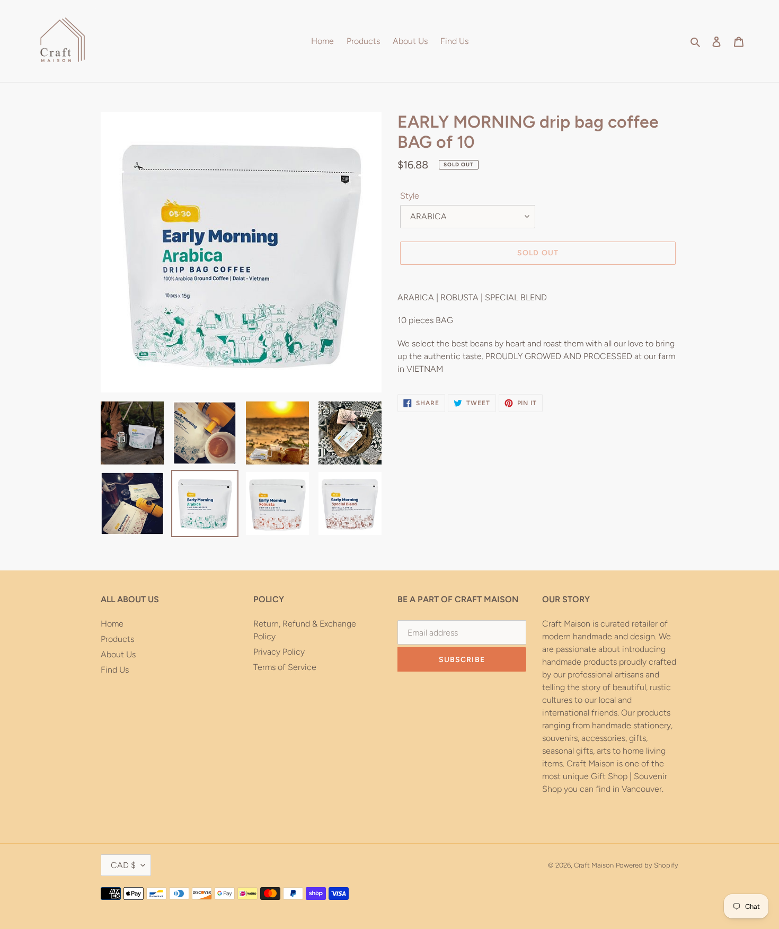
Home (112, 624)
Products (117, 639)
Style (409, 196)
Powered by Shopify (647, 865)
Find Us (115, 670)
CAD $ (123, 865)
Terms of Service (284, 667)
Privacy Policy (279, 652)
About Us (118, 654)
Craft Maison (594, 865)
